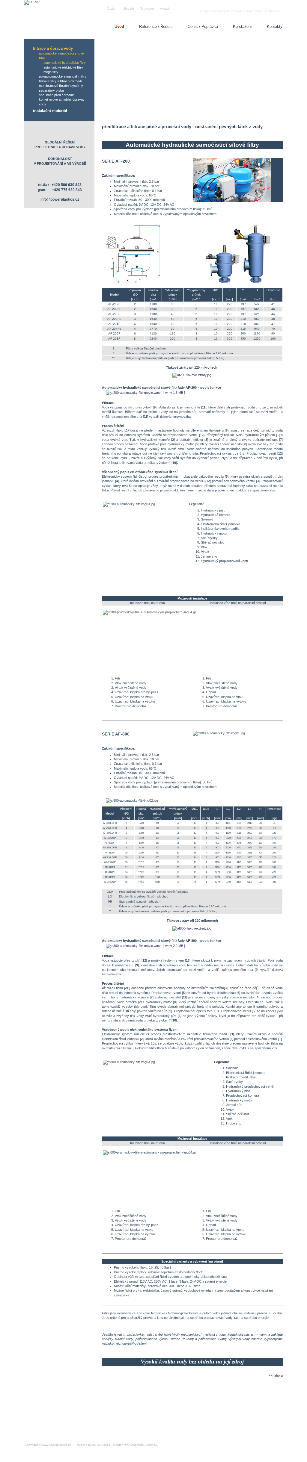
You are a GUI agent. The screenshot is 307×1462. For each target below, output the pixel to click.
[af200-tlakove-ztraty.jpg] (191, 375)
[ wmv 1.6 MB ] (174, 392)
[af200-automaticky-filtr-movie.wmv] (132, 392)
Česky (111, 8)
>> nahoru (275, 1375)
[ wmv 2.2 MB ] (174, 946)
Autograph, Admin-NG (143, 1444)
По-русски (147, 8)
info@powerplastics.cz (59, 199)
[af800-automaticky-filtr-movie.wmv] (132, 946)
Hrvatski (164, 8)
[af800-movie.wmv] (221, 940)
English (129, 8)
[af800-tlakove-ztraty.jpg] (191, 928)
